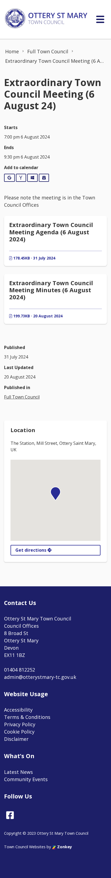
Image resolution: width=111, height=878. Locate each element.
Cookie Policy (19, 731)
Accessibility (18, 709)
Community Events (26, 779)
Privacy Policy (19, 724)
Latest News (18, 772)
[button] (55, 493)
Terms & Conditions (27, 717)
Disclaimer (16, 739)
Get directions (31, 550)
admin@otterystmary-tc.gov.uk (40, 677)
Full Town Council (22, 397)
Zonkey (64, 846)
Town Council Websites (25, 846)
